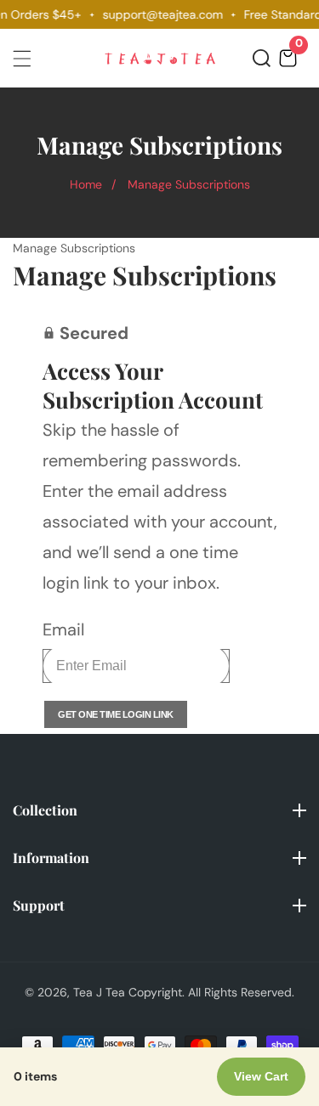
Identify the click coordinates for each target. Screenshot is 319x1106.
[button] (261, 58)
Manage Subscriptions (189, 184)
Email (63, 629)
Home (86, 184)
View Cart (261, 1076)
